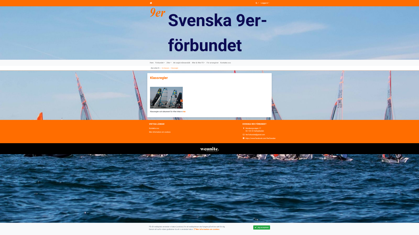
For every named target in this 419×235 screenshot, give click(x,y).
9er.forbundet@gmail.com (255, 135)
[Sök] (257, 3)
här (184, 112)
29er (168, 63)
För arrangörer (213, 63)
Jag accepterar (262, 227)
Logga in (264, 3)
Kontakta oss (225, 63)
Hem (152, 63)
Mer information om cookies (160, 132)
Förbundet (159, 63)
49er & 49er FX (198, 63)
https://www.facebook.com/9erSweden (261, 138)
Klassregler (174, 68)
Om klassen (165, 68)
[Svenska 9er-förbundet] (157, 12)
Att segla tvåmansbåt (181, 63)
